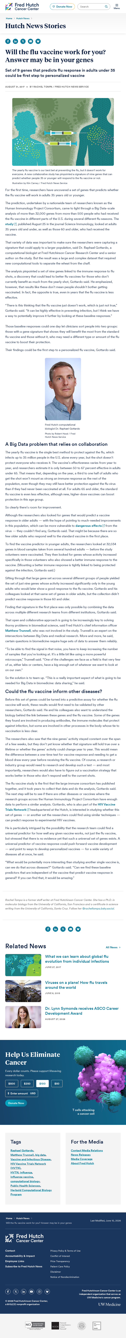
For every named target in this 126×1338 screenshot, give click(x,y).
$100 (42, 1083)
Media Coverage (82, 1159)
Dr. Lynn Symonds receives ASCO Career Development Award (82, 1011)
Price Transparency (60, 1261)
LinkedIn (15, 41)
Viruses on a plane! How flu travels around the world (76, 985)
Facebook (7, 41)
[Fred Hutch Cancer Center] (24, 1238)
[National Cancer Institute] (35, 1326)
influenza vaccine (21, 1176)
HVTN (14, 1172)
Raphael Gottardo (21, 1150)
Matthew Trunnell (18, 631)
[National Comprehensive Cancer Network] (61, 1326)
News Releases (81, 1154)
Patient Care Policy (60, 1266)
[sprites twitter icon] (15, 1291)
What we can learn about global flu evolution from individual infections (77, 959)
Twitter (23, 41)
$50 (56, 1083)
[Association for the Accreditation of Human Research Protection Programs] (81, 1326)
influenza (26, 1172)
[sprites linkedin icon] (23, 1291)
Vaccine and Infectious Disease (30, 1159)
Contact (10, 1250)
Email (30, 41)
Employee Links (14, 1261)
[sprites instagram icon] (39, 1291)
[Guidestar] (97, 1326)
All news (111, 947)
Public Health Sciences (25, 1185)
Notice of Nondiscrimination (64, 1277)
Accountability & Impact (20, 1256)
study (9, 224)
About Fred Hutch (82, 1163)
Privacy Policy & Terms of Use (65, 1250)
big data (40, 1155)
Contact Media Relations (87, 1150)
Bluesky (38, 41)
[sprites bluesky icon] (47, 1291)
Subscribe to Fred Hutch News (23, 1266)
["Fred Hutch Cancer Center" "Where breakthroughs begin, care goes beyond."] (22, 6)
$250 (27, 1083)
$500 (11, 1083)
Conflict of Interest (60, 1256)
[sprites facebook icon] (7, 1291)
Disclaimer (55, 1271)
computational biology (25, 1181)
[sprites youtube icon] (31, 1291)
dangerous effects (88, 526)
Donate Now (16, 1103)
